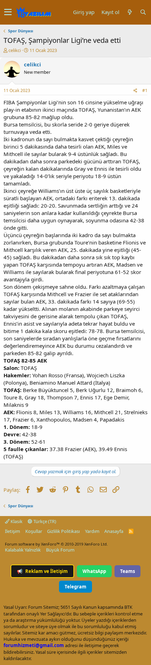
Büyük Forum (60, 550)
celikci (14, 50)
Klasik (15, 521)
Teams (127, 571)
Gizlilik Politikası (63, 531)
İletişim (12, 531)
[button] (7, 12)
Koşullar (33, 531)
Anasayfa (113, 531)
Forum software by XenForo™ (56, 544)
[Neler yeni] (129, 12)
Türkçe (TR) (44, 521)
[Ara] (143, 12)
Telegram (75, 586)
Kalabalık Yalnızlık (23, 550)
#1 (144, 90)
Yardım (92, 531)
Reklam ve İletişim (42, 571)
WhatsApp (94, 571)
